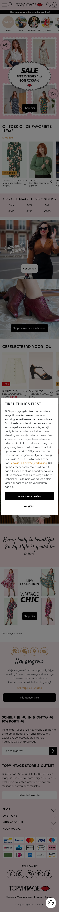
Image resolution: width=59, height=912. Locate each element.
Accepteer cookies (29, 496)
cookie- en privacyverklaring (29, 463)
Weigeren (29, 506)
